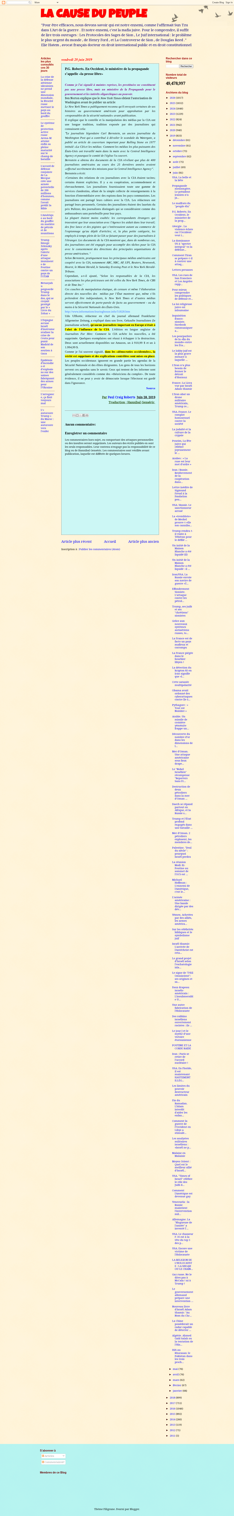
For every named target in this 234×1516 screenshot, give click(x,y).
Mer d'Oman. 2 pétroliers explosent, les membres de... (182, 838)
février (177, 1385)
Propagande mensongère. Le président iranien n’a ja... (181, 191)
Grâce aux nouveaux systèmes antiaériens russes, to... (180, 627)
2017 (173, 1403)
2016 (173, 1408)
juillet (177, 167)
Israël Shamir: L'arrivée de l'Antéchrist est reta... (182, 948)
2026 (173, 97)
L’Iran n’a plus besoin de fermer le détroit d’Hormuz (181, 371)
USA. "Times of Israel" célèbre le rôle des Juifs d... (182, 1180)
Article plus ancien (143, 541)
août (176, 161)
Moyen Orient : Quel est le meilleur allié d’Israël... (182, 1166)
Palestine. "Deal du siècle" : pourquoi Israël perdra (182, 852)
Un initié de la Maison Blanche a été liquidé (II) (181, 550)
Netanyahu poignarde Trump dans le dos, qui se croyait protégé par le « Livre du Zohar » (47, 298)
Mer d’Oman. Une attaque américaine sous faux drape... (181, 757)
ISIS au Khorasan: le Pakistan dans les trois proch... (182, 1356)
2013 (173, 1424)
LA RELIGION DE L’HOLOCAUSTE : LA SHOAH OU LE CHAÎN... (182, 1264)
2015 (173, 1413)
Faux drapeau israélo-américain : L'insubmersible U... (182, 993)
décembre (179, 140)
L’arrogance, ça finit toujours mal (47, 399)
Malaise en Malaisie (179, 1154)
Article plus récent (76, 541)
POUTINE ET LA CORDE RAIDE (181, 1047)
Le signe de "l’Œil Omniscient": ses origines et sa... (182, 977)
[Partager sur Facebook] (83, 415)
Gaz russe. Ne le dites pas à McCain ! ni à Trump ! (182, 1279)
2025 (173, 103)
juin (176, 172)
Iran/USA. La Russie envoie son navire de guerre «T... (182, 579)
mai (175, 1369)
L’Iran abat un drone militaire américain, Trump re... (181, 400)
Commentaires (53, 1462)
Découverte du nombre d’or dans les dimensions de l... (182, 740)
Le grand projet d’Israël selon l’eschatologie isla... (182, 963)
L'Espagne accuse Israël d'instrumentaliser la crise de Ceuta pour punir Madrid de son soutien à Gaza (47, 337)
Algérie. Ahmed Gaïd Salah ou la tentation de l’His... (182, 1340)
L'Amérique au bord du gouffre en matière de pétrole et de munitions (47, 224)
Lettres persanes (182, 269)
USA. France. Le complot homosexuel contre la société (181, 418)
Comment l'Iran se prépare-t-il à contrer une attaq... (182, 260)
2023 (173, 113)
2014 (173, 1419)
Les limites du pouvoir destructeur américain (181, 1090)
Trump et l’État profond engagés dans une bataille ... (182, 823)
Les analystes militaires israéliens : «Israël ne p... (181, 1143)
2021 (173, 124)
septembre (180, 156)
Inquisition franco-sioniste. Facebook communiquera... (182, 323)
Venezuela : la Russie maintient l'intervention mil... (182, 1208)
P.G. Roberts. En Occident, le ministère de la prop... (181, 216)
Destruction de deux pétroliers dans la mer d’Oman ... (181, 792)
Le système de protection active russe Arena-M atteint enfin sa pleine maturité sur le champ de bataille (47, 141)
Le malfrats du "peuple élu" (181, 205)
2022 (173, 119)
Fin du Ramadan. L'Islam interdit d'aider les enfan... (179, 1108)
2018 (173, 1397)
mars (176, 1380)
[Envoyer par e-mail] (74, 415)
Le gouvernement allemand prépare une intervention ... (182, 1295)
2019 (173, 135)
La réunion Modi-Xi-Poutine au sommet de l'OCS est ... (180, 868)
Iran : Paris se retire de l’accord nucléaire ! (180, 1058)
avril (176, 1374)
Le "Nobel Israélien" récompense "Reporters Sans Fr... (181, 775)
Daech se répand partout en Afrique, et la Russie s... (182, 809)
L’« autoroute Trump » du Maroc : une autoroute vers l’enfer (47, 420)
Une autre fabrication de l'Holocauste (182, 1007)
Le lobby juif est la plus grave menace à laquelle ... (182, 355)
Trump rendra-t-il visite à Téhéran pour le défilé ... (182, 535)
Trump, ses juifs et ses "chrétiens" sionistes (182, 611)
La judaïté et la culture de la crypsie (181, 432)
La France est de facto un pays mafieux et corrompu (182, 643)
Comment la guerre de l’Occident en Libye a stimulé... (181, 1127)
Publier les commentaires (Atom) (99, 549)
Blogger (134, 1509)
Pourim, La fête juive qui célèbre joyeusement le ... (181, 447)
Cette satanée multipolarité (182, 683)
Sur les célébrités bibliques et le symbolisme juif (182, 934)
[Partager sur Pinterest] (87, 415)
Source (150, 388)
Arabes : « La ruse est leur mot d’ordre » (181, 461)
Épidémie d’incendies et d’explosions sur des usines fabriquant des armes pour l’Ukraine (47, 374)
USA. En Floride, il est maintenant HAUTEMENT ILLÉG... (182, 1074)
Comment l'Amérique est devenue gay (182, 1193)
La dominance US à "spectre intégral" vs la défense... (182, 245)
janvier (178, 1390)
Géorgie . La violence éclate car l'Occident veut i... (182, 231)
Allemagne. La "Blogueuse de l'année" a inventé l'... (182, 1224)
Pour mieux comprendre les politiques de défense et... (182, 294)
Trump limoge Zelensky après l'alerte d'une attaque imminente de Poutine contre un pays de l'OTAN (47, 258)
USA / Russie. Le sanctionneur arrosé (181, 508)
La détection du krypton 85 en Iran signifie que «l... (182, 672)
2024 (173, 108)
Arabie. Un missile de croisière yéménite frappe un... (180, 722)
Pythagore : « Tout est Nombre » (180, 708)
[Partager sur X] (80, 415)
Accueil (110, 541)
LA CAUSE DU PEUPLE (94, 15)
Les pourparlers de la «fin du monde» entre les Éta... (182, 341)
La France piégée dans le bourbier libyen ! (182, 657)
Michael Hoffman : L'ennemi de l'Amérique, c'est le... (181, 886)
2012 (173, 1430)
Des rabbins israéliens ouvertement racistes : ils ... (182, 1021)
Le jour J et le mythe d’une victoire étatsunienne (181, 1035)
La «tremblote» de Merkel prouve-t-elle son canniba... (182, 521)
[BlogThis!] (77, 415)
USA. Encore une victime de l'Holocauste (182, 1251)
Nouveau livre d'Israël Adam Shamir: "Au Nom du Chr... (182, 1311)
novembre (179, 145)
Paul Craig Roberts (121, 397)
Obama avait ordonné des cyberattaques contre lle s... (182, 695)
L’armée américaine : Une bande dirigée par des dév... (182, 903)
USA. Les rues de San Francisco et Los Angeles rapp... (182, 280)
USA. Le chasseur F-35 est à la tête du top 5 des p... (182, 1238)
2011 (173, 1435)
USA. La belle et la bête (181, 179)
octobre (178, 151)
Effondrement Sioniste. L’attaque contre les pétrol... (180, 595)
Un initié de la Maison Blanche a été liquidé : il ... (181, 564)
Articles (49, 1456)
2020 (173, 130)
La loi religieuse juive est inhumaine (182, 307)
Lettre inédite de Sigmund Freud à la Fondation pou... (182, 493)
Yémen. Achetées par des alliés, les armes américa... (182, 919)
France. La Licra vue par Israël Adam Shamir (182, 385)
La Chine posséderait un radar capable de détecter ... (182, 1325)
